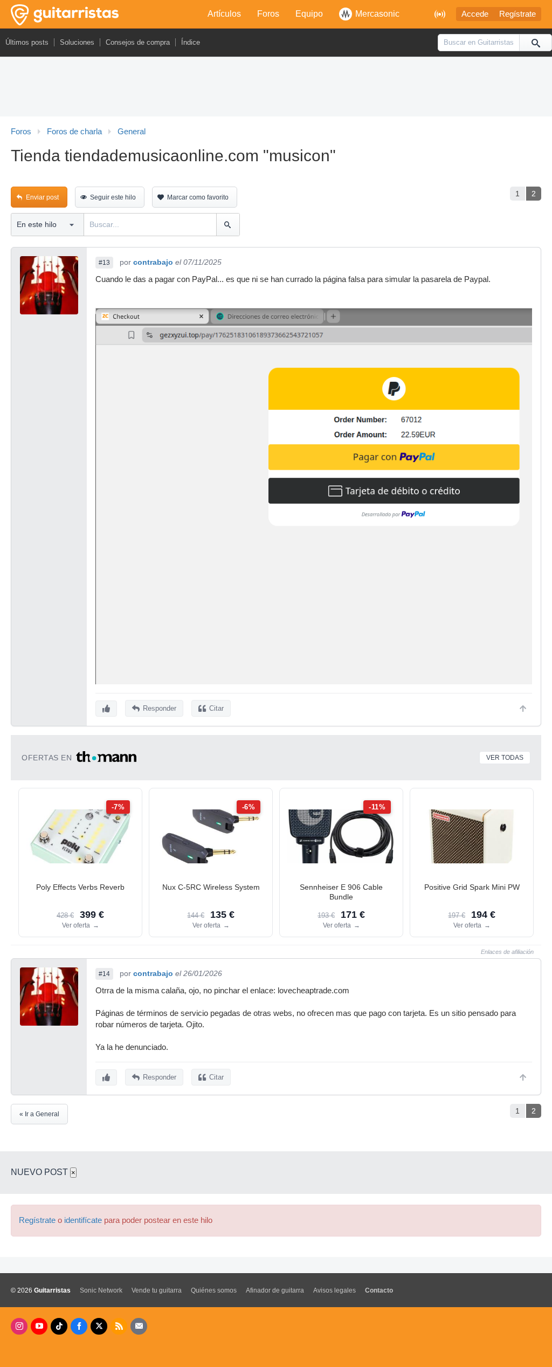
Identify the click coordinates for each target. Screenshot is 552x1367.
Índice (190, 42)
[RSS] (119, 1326)
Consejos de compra (138, 42)
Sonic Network (101, 1290)
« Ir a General (39, 1114)
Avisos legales (334, 1290)
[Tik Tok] (59, 1326)
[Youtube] (39, 1326)
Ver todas (504, 757)
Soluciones (77, 42)
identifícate (83, 1220)
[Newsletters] (138, 1326)
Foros (268, 13)
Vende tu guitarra (157, 1290)
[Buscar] (535, 43)
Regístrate (517, 14)
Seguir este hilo (113, 197)
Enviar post (42, 197)
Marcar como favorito (198, 197)
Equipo (309, 13)
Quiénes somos (214, 1290)
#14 (104, 974)
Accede (474, 14)
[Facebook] (79, 1326)
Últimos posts (27, 42)
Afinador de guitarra (275, 1290)
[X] (99, 1326)
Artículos (224, 13)
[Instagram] (19, 1326)
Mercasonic (377, 13)
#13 (104, 262)
